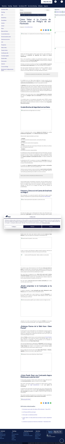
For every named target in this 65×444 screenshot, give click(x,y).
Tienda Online (4, 50)
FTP (2, 42)
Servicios (38, 431)
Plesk (2, 28)
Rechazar (32, 226)
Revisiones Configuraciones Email (7, 70)
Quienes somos (3, 434)
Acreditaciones (2, 435)
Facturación (3, 61)
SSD (12, 432)
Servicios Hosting (32, 6)
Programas (3, 44)
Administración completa (27, 435)
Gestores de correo (5, 39)
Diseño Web (4, 58)
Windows (13, 435)
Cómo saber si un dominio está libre (30, 414)
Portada (21, 12)
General (3, 63)
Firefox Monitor (48, 337)
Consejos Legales (5, 55)
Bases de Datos (4, 31)
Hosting (10, 6)
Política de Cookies (46, 222)
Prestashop (14, 439)
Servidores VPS (23, 6)
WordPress (3, 17)
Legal (1, 436)
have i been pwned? (46, 196)
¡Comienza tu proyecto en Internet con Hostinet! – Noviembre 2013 (37, 421)
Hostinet (7, 2)
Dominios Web (4, 9)
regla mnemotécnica (34, 384)
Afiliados (40, 6)
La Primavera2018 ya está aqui (29, 412)
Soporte (46, 6)
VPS (2, 14)
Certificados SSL (4, 53)
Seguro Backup (37, 438)
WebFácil (36, 436)
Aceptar (51, 226)
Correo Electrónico (5, 33)
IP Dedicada (37, 432)
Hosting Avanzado (28, 431)
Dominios (4, 6)
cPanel (2, 25)
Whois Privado (37, 435)
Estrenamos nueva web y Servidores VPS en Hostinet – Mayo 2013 (36, 409)
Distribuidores (26, 432)
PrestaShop (3, 20)
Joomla (2, 23)
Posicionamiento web (6, 36)
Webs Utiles (4, 47)
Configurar (14, 226)
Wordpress (14, 436)
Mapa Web (2, 438)
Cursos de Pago (4, 66)
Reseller (15, 6)
